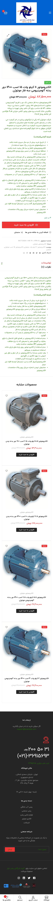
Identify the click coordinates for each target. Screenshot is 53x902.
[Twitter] (29, 878)
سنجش (17, 232)
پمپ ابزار (10, 868)
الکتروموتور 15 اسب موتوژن (14, 247)
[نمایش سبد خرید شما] (5, 12)
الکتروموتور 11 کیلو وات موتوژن (34, 247)
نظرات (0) (46, 267)
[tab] (26, 263)
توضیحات (46, 262)
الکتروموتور (42, 244)
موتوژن (35, 244)
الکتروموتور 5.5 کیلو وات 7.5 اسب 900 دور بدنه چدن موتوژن (27, 442)
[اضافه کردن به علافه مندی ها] (6, 396)
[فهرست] (48, 12)
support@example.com (26, 729)
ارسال (10, 849)
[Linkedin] (24, 878)
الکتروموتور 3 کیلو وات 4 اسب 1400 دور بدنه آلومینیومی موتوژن (27, 680)
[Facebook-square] (34, 878)
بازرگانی (17, 868)
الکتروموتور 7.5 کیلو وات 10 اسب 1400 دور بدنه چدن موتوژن (26, 518)
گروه (23, 868)
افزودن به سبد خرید (24, 225)
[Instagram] (18, 878)
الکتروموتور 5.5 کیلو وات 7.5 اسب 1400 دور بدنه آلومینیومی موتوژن (26, 599)
